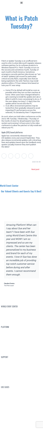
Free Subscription (24, 336)
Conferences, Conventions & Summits (21, 391)
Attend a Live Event (21, 331)
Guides (21, 371)
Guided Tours (21, 341)
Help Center (21, 375)
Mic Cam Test (21, 380)
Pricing (21, 345)
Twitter (4, 155)
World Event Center (9, 185)
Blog (21, 361)
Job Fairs (21, 410)
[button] (21, 2)
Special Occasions (21, 415)
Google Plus (17, 155)
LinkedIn (24, 155)
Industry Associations (21, 401)
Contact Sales (21, 310)
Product (21, 350)
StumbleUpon (30, 155)
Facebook (10, 155)
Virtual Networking (21, 396)
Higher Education (21, 406)
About (20, 320)
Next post (35, 169)
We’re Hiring (21, 315)
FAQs (22, 366)
